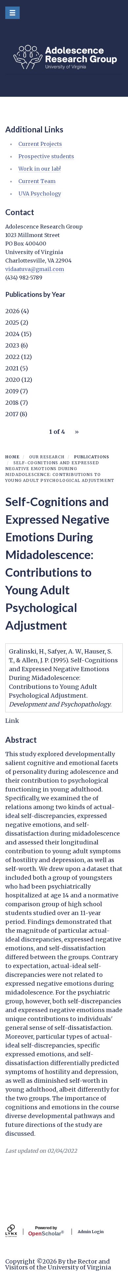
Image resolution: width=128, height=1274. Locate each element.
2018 (12, 402)
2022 (12, 357)
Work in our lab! (39, 168)
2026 (12, 311)
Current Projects (40, 144)
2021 (12, 368)
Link (12, 720)
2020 (12, 379)
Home (12, 456)
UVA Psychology (39, 193)
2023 (12, 345)
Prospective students (46, 156)
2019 (12, 391)
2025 (12, 322)
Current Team (36, 181)
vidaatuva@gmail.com (34, 269)
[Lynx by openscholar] (16, 1231)
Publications (91, 456)
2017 (11, 414)
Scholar (46, 1231)
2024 (12, 334)
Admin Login (91, 1231)
